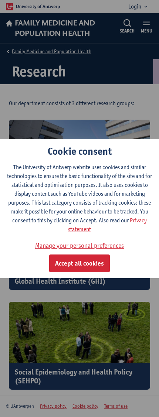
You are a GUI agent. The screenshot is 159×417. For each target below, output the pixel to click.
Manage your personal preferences (79, 245)
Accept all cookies (79, 263)
